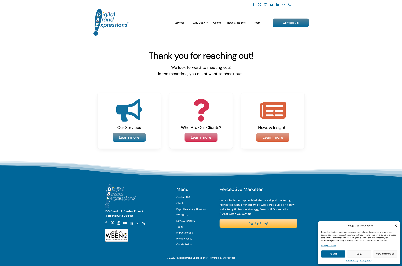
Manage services (328, 245)
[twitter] (259, 4)
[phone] (289, 4)
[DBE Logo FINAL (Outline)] (111, 10)
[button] (395, 225)
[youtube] (271, 4)
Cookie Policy (352, 260)
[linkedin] (277, 4)
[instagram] (265, 4)
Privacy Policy (366, 260)
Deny (359, 253)
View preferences (385, 253)
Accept (333, 253)
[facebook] (253, 4)
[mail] (283, 4)
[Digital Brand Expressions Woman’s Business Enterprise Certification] (116, 230)
